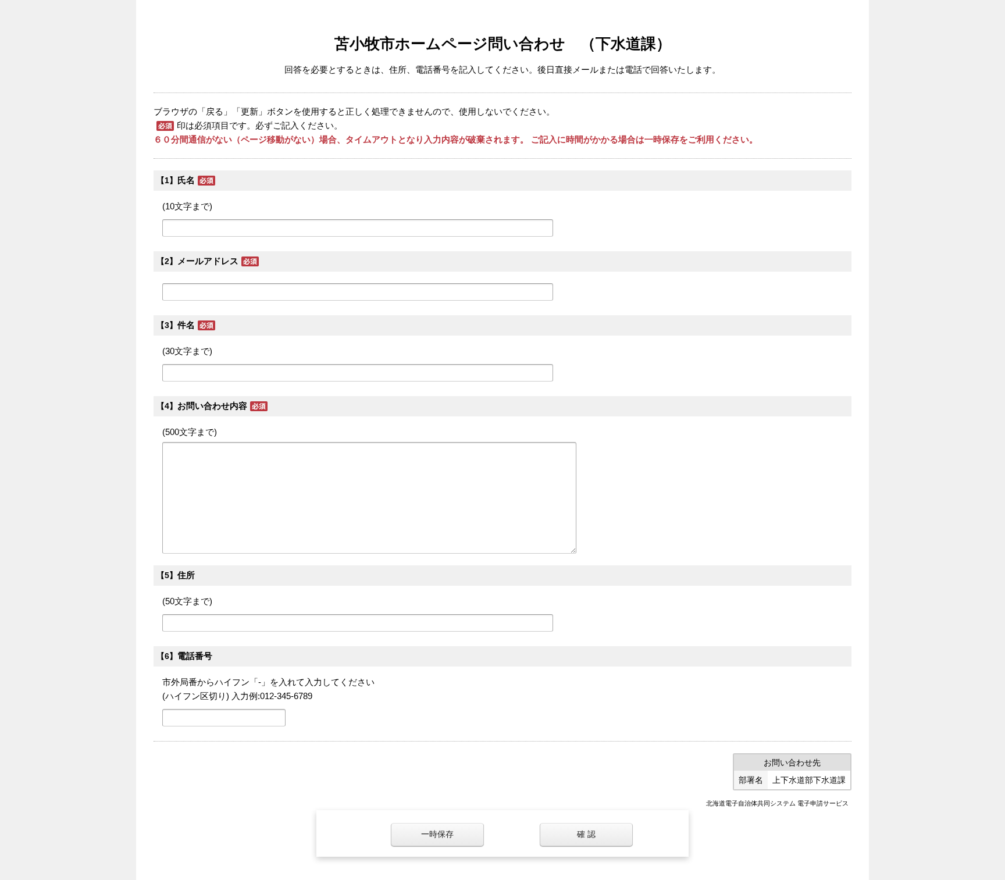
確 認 (586, 834)
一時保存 (437, 834)
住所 (186, 575)
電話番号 (194, 656)
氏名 (186, 180)
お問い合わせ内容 (212, 406)
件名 (186, 325)
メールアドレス (207, 261)
